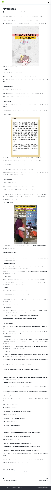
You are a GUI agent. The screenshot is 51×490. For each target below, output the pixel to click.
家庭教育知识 (23, 11)
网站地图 (20, 487)
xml (23, 487)
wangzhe (6, 11)
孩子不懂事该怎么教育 (10, 469)
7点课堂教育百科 (13, 487)
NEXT (47, 478)
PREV (4, 478)
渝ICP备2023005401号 (43, 487)
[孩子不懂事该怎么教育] (25, 46)
